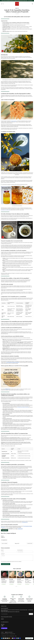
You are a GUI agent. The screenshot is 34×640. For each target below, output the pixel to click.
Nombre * (2, 550)
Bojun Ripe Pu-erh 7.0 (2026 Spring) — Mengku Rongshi (20, 581)
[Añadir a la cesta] (7, 572)
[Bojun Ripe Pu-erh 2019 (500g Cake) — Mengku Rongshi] (4, 574)
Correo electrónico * (20, 550)
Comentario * (3, 553)
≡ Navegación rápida (29, 638)
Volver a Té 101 (17, 543)
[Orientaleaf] (17, 4)
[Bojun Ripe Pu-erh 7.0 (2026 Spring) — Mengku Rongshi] (20, 574)
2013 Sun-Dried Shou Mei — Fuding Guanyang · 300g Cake (28, 581)
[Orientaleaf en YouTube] (2, 626)
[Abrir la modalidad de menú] (1, 4)
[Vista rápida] (7, 573)
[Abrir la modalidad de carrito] (32, 4)
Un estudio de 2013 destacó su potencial (22, 407)
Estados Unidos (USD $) (9, 632)
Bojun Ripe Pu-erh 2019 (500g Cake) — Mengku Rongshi (4, 581)
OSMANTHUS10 (20, 528)
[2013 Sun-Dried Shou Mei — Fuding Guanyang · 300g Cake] (28, 574)
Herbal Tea (17, 8)
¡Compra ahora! (4, 530)
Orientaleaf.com (25, 522)
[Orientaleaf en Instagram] (1, 626)
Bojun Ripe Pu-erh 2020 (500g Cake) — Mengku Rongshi (12, 581)
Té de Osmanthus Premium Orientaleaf (12, 362)
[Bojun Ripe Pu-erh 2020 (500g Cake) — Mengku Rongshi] (12, 574)
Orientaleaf (7, 633)
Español (2, 632)
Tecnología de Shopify (12, 633)
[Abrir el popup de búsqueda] (3, 4)
